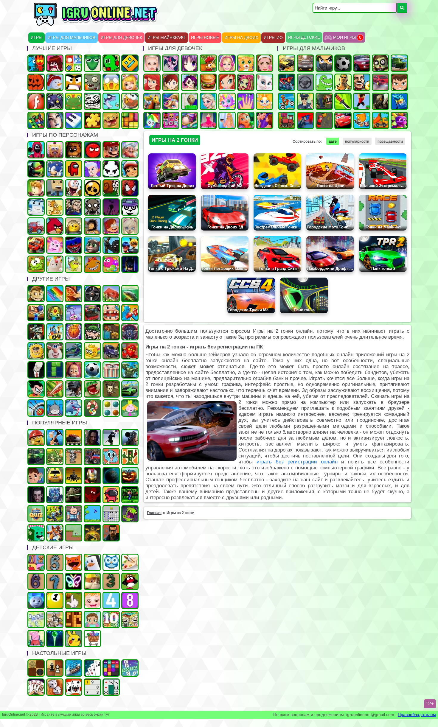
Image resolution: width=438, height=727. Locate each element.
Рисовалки (73, 581)
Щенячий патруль (92, 581)
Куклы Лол (170, 120)
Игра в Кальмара (36, 149)
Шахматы (54, 668)
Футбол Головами (361, 82)
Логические (36, 120)
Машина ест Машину (286, 82)
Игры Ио (273, 37)
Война (380, 101)
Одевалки (152, 63)
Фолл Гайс (54, 264)
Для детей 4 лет (111, 600)
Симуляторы (92, 293)
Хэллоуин (130, 475)
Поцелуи (264, 120)
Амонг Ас (73, 169)
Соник (54, 169)
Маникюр (245, 101)
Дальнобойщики (111, 350)
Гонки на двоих (361, 63)
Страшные (111, 82)
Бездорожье (73, 437)
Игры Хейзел (92, 600)
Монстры (130, 513)
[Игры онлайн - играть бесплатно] (109, 24)
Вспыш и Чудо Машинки (36, 245)
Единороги (227, 101)
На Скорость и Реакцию (92, 389)
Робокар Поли (36, 207)
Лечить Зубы (111, 312)
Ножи (343, 101)
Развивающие (36, 562)
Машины (286, 63)
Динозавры (324, 82)
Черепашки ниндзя (36, 169)
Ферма (208, 63)
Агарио (36, 82)
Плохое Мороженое (111, 169)
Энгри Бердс (54, 226)
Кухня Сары (170, 82)
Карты (36, 687)
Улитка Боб (111, 188)
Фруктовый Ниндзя (54, 389)
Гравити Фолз (111, 226)
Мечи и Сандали (92, 494)
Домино (111, 687)
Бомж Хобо (92, 226)
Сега (54, 513)
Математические (36, 619)
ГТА (343, 82)
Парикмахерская (170, 101)
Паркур (361, 101)
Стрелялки (324, 63)
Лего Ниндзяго (130, 350)
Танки (399, 63)
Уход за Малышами (92, 619)
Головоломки (130, 120)
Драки (130, 312)
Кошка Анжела (264, 82)
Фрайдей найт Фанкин (54, 63)
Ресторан (36, 312)
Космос (111, 475)
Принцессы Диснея (152, 82)
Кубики (36, 532)
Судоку (92, 687)
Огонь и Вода (36, 63)
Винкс (227, 82)
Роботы (36, 331)
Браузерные (111, 494)
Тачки (343, 120)
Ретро (111, 532)
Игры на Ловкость (92, 350)
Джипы (36, 456)
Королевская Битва (73, 389)
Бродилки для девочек (189, 82)
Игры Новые (205, 37)
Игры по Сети (54, 101)
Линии (111, 408)
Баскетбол (73, 331)
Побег (73, 207)
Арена (73, 456)
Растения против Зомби (92, 82)
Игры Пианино (73, 120)
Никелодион (130, 619)
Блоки (73, 619)
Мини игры (92, 562)
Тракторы (92, 456)
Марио (111, 149)
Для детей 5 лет (54, 562)
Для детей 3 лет (111, 581)
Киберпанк (92, 437)
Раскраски (130, 562)
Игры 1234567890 (54, 600)
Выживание (111, 389)
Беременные (189, 120)
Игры (36, 37)
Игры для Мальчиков (71, 37)
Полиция (305, 101)
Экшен (111, 437)
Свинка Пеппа (36, 638)
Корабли (54, 331)
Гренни (92, 207)
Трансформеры (54, 494)
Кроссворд (130, 668)
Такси (54, 475)
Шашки (36, 668)
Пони (170, 63)
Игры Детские (304, 37)
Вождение (305, 82)
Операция (130, 82)
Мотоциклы (286, 101)
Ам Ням (36, 264)
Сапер (111, 513)
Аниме (189, 63)
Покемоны (73, 638)
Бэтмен (130, 264)
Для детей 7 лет (54, 581)
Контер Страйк (324, 101)
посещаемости (390, 141)
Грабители (92, 331)
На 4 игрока (73, 63)
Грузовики (380, 120)
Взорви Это (361, 120)
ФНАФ (73, 149)
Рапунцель (245, 120)
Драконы (399, 120)
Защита (54, 456)
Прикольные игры (111, 120)
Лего (73, 226)
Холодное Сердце (208, 101)
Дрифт (380, 82)
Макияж (264, 63)
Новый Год (54, 82)
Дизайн (208, 120)
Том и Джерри (54, 207)
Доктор (36, 475)
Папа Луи (130, 149)
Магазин (92, 638)
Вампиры (36, 494)
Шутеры (305, 120)
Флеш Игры (36, 101)
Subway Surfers (130, 169)
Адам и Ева (36, 350)
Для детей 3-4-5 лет (73, 562)
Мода (227, 120)
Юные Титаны (36, 389)
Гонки (305, 63)
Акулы (54, 408)
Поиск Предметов (130, 101)
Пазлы (92, 120)
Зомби (380, 63)
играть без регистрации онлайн (297, 462)
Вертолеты (73, 475)
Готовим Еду (208, 82)
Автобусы (92, 312)
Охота (130, 437)
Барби (227, 63)
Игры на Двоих (241, 37)
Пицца (73, 293)
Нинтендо (92, 532)
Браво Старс (92, 188)
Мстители (130, 370)
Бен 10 (399, 82)
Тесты (111, 562)
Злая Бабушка (54, 437)
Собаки (54, 619)
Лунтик (54, 245)
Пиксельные (73, 532)
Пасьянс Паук (73, 687)
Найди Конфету (92, 408)
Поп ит (54, 293)
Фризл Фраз (111, 264)
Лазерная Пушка (73, 264)
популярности (357, 141)
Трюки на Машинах (130, 389)
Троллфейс (92, 101)
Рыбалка (130, 293)
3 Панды (130, 207)
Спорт (92, 370)
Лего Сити (36, 437)
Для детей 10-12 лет (111, 619)
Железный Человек (92, 475)
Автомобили (130, 331)
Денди (130, 494)
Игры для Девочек (121, 37)
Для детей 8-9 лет (130, 600)
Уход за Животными (264, 101)
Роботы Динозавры (73, 350)
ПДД (130, 456)
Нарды (54, 687)
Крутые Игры (73, 82)
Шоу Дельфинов (73, 408)
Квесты (36, 513)
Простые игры (73, 101)
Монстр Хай (245, 82)
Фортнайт (399, 101)
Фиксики (36, 600)
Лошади (152, 101)
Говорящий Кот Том (92, 245)
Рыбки (111, 101)
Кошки (245, 63)
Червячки (73, 188)
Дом (111, 293)
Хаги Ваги (73, 245)
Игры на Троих (111, 63)
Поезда (286, 120)
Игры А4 (92, 169)
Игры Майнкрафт (166, 37)
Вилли (36, 226)
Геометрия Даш (130, 63)
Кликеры (73, 600)
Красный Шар (92, 149)
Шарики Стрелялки (54, 638)
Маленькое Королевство (130, 408)
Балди (189, 101)
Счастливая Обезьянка (92, 264)
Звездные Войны (73, 494)
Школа (111, 370)
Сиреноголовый (111, 207)
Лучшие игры (54, 120)
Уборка (73, 312)
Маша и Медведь (73, 370)
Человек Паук (130, 188)
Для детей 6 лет (36, 581)
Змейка (92, 63)
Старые (92, 513)
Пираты (73, 513)
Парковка (324, 120)
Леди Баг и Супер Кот (130, 245)
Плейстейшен (54, 532)
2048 (111, 668)
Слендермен (36, 370)
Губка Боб (54, 149)
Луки (36, 408)
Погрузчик (111, 331)
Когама (54, 188)
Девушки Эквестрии (152, 120)
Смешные (54, 350)
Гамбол (111, 456)
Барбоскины (130, 226)
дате (333, 141)
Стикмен (111, 245)
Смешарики (130, 581)
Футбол (343, 63)
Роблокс (36, 188)
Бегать (36, 293)
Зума (54, 312)
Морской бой (73, 668)
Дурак (92, 668)
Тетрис (54, 370)
